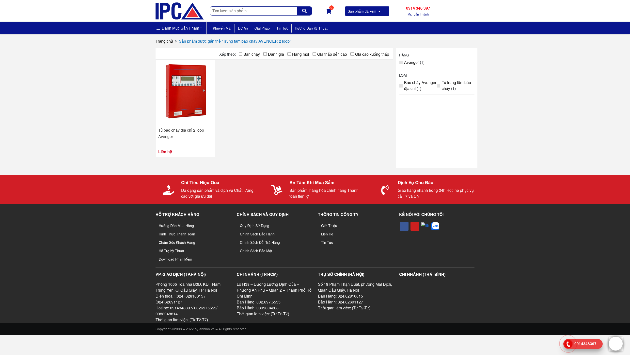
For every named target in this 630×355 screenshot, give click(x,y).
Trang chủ (164, 41)
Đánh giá (276, 54)
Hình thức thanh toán (177, 233)
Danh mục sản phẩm (180, 28)
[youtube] (414, 226)
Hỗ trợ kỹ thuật (171, 250)
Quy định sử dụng (254, 225)
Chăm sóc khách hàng (177, 242)
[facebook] (404, 226)
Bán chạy (251, 54)
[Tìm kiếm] (304, 10)
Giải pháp (262, 28)
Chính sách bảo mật (256, 250)
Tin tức (282, 28)
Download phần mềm (175, 259)
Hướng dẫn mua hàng (176, 225)
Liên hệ (327, 233)
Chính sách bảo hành (257, 233)
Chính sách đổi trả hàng (260, 242)
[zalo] (435, 226)
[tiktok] (425, 226)
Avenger (411, 62)
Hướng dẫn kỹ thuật (311, 28)
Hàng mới (300, 54)
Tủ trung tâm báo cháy (456, 85)
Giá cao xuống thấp (372, 54)
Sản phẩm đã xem (362, 11)
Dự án (243, 28)
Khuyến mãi (222, 28)
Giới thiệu (329, 225)
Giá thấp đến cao (332, 54)
